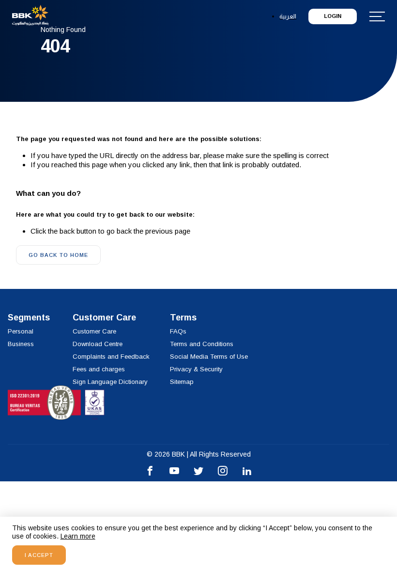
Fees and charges (99, 369)
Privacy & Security (196, 369)
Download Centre (97, 344)
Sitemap (182, 381)
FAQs (178, 331)
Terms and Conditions (201, 344)
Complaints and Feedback (111, 356)
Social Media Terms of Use (209, 356)
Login (332, 16)
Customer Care (94, 331)
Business (21, 344)
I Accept (39, 555)
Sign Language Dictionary (110, 381)
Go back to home (58, 255)
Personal (20, 331)
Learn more (78, 536)
